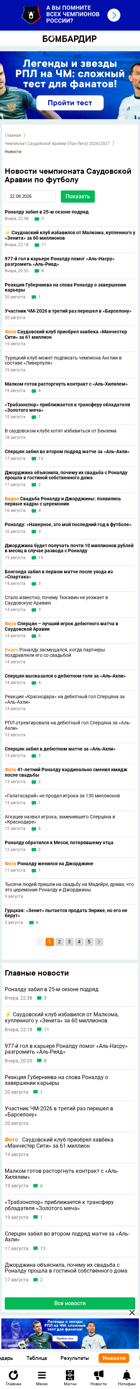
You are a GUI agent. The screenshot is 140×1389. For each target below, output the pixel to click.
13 (40, 459)
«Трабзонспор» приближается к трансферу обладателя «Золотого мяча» (67, 407)
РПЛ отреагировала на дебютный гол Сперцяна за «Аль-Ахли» (68, 725)
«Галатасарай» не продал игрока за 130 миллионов (62, 795)
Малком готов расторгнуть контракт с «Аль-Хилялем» (66, 384)
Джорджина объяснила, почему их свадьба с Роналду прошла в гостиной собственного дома (66, 475)
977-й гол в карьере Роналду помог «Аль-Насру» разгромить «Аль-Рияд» (60, 261)
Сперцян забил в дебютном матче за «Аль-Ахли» (60, 749)
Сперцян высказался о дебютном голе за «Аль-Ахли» (65, 676)
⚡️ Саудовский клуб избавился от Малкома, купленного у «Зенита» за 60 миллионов (70, 235)
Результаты (74, 1358)
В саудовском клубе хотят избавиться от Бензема (61, 430)
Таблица (37, 1358)
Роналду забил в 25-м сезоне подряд (47, 212)
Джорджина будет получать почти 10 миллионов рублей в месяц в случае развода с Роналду (69, 548)
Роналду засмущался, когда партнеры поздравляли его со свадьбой (55, 652)
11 (43, 245)
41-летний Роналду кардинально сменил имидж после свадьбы (66, 772)
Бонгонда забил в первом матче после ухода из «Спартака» (59, 574)
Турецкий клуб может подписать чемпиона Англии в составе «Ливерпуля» (63, 360)
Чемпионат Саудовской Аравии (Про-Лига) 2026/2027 (57, 143)
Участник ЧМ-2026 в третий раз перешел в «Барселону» (68, 311)
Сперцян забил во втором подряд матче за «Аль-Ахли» (67, 451)
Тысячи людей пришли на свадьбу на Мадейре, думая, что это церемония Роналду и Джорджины (69, 887)
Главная (13, 135)
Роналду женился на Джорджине (49, 863)
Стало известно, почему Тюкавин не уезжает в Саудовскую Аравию (56, 600)
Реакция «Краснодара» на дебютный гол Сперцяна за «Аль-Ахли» (65, 699)
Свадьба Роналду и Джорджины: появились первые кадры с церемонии (63, 501)
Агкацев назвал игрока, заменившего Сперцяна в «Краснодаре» (60, 819)
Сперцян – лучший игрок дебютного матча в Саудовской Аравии (61, 626)
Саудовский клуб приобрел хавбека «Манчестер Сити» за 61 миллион (66, 334)
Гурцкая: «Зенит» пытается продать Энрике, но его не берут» (66, 913)
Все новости (70, 1303)
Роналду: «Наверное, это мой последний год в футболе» (68, 524)
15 (40, 558)
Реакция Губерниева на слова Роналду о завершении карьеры (65, 287)
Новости (114, 1358)
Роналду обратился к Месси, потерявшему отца (59, 842)
